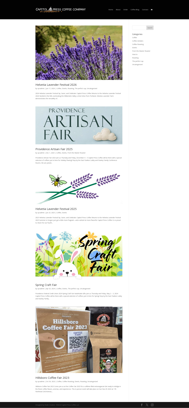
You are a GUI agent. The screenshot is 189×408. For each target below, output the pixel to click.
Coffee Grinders (137, 41)
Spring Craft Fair (46, 285)
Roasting (71, 88)
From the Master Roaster (76, 153)
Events (64, 88)
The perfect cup (80, 88)
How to (134, 54)
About (118, 10)
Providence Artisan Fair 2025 (54, 149)
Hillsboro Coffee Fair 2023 (52, 378)
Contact (145, 10)
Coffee (59, 88)
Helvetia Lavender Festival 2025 (56, 209)
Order (125, 10)
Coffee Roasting (68, 381)
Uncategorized (92, 88)
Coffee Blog (135, 10)
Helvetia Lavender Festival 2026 (56, 85)
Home (110, 10)
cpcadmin (41, 88)
